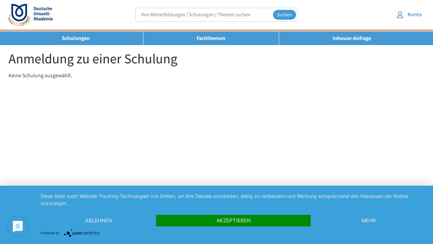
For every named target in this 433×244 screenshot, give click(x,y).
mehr (368, 220)
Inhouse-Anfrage (352, 38)
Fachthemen (211, 38)
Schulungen (76, 38)
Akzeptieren (233, 220)
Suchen (284, 15)
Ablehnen (98, 220)
